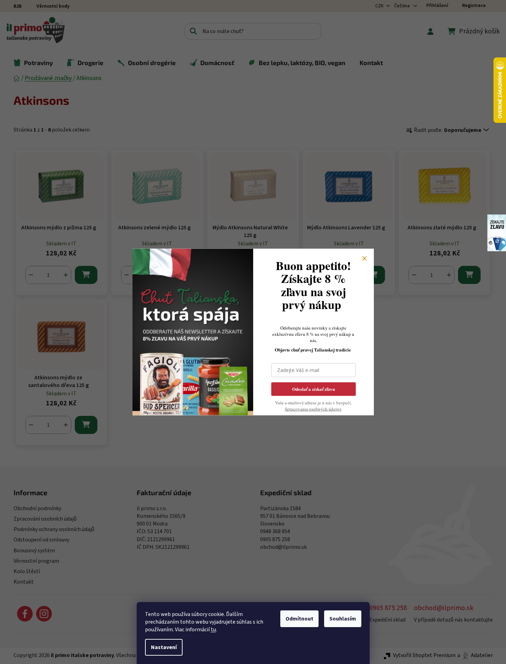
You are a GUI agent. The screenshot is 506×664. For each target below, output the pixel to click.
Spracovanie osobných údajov (313, 409)
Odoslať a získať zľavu (313, 389)
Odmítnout (299, 619)
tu (213, 629)
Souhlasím (342, 619)
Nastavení (164, 647)
